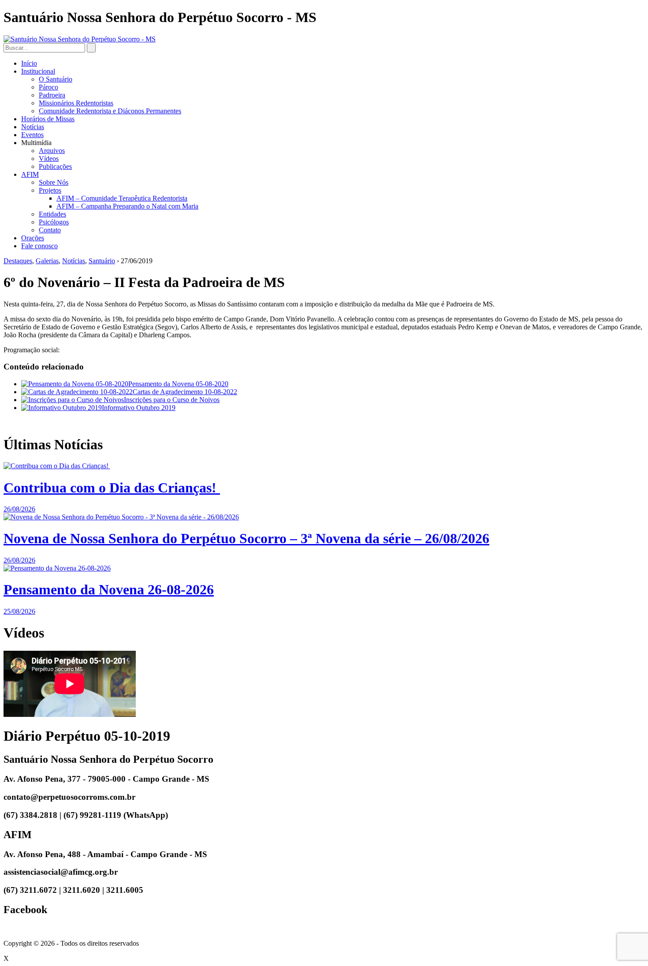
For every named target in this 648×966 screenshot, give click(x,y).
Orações (32, 238)
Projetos (50, 190)
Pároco (48, 87)
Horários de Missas (47, 119)
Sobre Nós (53, 182)
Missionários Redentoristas (76, 103)
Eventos (32, 134)
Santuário (102, 261)
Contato (50, 230)
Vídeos (49, 158)
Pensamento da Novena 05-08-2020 (178, 384)
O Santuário (55, 79)
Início (29, 63)
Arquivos (52, 150)
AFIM (30, 174)
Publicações (55, 166)
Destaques (18, 261)
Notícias (32, 127)
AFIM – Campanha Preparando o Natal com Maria (127, 206)
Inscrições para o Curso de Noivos (172, 399)
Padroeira (52, 95)
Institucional (38, 71)
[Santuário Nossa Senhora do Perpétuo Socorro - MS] (80, 39)
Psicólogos (54, 222)
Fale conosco (39, 246)
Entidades (52, 214)
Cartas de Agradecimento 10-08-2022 (185, 391)
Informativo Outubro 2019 (138, 407)
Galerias (47, 261)
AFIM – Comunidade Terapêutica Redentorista (121, 198)
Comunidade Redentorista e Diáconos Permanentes (110, 111)
